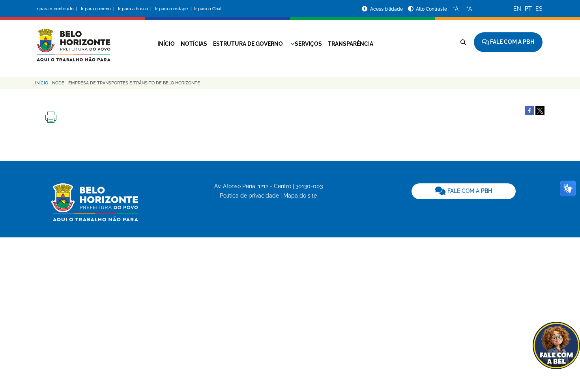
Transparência (350, 44)
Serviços (308, 44)
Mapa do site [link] (300, 195)
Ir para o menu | (98, 8)
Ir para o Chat (208, 8)
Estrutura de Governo (248, 44)
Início (166, 44)
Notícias (194, 44)
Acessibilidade (387, 9)
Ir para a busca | (135, 8)
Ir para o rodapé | (174, 8)
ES (539, 9)
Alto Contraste (431, 9)
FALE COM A (469, 191)
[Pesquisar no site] (463, 42)
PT (528, 9)
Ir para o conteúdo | (58, 8)
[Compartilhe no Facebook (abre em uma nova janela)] (529, 110)
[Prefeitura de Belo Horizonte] (73, 40)
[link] (464, 191)
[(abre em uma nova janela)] (539, 110)
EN (517, 9)
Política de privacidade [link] (249, 195)
